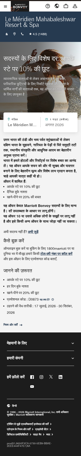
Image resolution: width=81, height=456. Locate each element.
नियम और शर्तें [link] (10, 324)
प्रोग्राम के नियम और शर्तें (18, 429)
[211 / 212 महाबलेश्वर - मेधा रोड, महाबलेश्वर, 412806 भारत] (14, 34)
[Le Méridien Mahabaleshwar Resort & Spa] (6, 34)
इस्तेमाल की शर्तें (41, 424)
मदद (48, 434)
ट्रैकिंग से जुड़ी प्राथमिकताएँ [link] (20, 424)
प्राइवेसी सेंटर (41, 429)
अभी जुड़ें (33, 232)
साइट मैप (37, 434)
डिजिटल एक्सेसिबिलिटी (17, 434)
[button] (40, 405)
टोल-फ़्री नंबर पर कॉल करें (56, 254)
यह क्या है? (45, 299)
